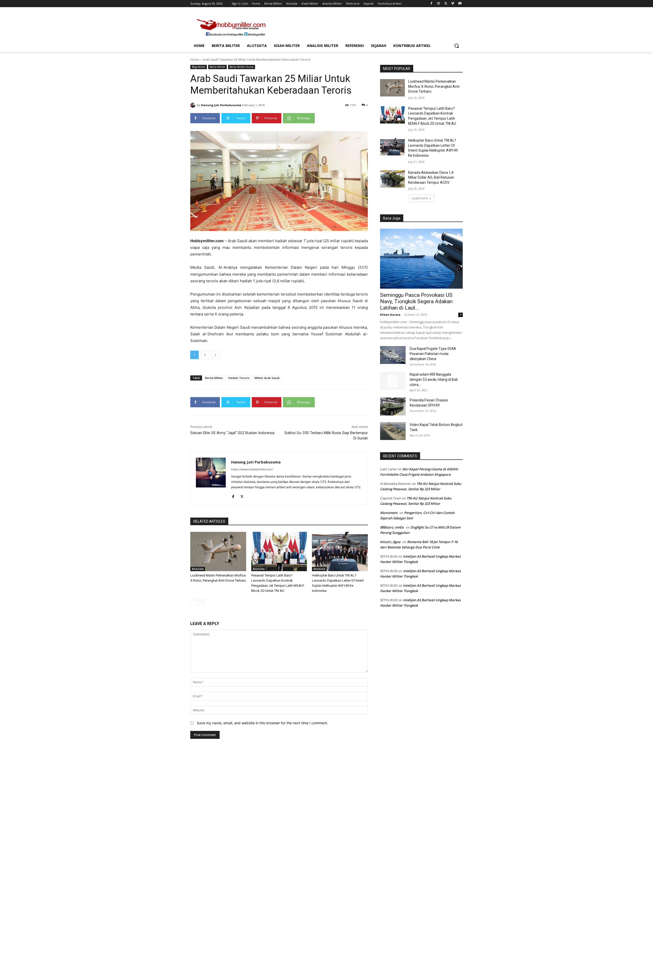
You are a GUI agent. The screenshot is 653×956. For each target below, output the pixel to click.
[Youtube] (460, 4)
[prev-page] (193, 601)
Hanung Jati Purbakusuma (221, 105)
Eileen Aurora (390, 314)
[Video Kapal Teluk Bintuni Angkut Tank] (393, 431)
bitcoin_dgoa (390, 542)
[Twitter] (446, 4)
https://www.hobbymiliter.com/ (252, 469)
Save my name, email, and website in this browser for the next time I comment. (262, 723)
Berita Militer (217, 67)
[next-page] (201, 601)
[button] (456, 46)
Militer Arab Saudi (267, 378)
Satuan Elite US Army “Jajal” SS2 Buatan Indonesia (232, 433)
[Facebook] (431, 4)
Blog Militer (198, 67)
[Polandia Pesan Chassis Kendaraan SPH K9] (393, 406)
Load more (420, 198)
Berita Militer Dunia (242, 67)
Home (194, 59)
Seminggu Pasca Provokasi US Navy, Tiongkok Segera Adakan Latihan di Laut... (416, 301)
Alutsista (198, 569)
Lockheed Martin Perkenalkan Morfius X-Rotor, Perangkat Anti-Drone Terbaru (434, 86)
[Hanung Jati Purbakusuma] (193, 105)
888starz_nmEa (392, 527)
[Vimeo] (453, 4)
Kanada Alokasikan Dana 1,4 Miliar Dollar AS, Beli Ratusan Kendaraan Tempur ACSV (431, 177)
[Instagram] (439, 4)
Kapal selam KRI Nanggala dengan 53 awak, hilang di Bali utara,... (434, 379)
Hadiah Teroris (238, 378)
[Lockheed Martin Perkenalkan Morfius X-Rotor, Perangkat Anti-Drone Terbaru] (218, 551)
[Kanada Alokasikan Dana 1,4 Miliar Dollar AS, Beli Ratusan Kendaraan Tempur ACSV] (392, 179)
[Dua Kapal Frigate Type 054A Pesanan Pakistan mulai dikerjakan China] (393, 355)
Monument (388, 512)
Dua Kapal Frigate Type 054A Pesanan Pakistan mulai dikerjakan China (433, 354)
